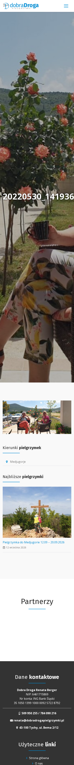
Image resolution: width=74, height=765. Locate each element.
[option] (37, 628)
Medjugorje (15, 462)
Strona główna (39, 758)
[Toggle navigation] (66, 6)
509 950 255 (30, 713)
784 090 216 (48, 713)
